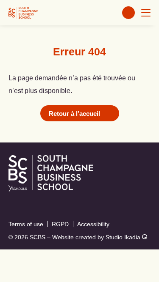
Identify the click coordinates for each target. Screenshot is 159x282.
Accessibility (93, 224)
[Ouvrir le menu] (146, 12)
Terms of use (25, 224)
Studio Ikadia (124, 237)
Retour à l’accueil (74, 113)
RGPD (60, 224)
